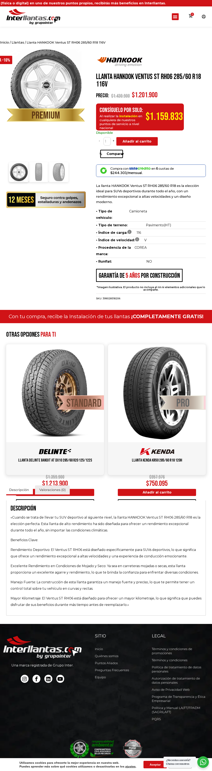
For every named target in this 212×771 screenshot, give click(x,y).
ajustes (130, 766)
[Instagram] (25, 679)
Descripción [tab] (19, 490)
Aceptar (155, 764)
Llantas (18, 42)
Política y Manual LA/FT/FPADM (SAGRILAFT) (176, 710)
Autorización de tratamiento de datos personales (176, 680)
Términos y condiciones (169, 660)
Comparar (115, 154)
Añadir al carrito (137, 141)
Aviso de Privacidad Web (171, 690)
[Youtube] (60, 679)
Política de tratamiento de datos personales (176, 669)
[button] (175, 16)
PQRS (156, 719)
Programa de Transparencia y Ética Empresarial (178, 699)
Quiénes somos (106, 656)
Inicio (4, 42)
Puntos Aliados (106, 663)
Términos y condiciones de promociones (172, 651)
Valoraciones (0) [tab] (52, 490)
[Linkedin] (48, 679)
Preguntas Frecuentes (112, 670)
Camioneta (138, 211)
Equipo (100, 677)
